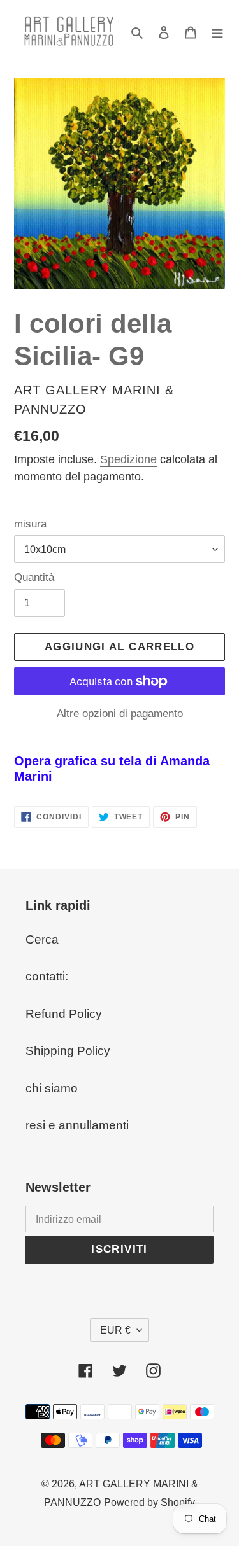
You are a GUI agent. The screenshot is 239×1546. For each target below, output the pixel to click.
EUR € (115, 1330)
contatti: (46, 976)
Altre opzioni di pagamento (120, 713)
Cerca (42, 939)
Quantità (34, 577)
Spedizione (128, 459)
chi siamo (51, 1088)
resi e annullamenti (77, 1125)
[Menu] (217, 32)
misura (30, 524)
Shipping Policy (67, 1050)
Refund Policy (63, 1013)
